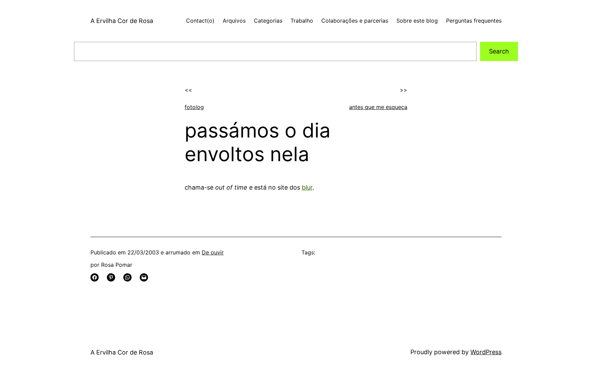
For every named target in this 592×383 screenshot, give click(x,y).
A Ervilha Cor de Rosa (121, 20)
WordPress (486, 352)
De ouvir (213, 252)
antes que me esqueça (378, 107)
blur (307, 187)
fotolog (194, 107)
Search (499, 51)
